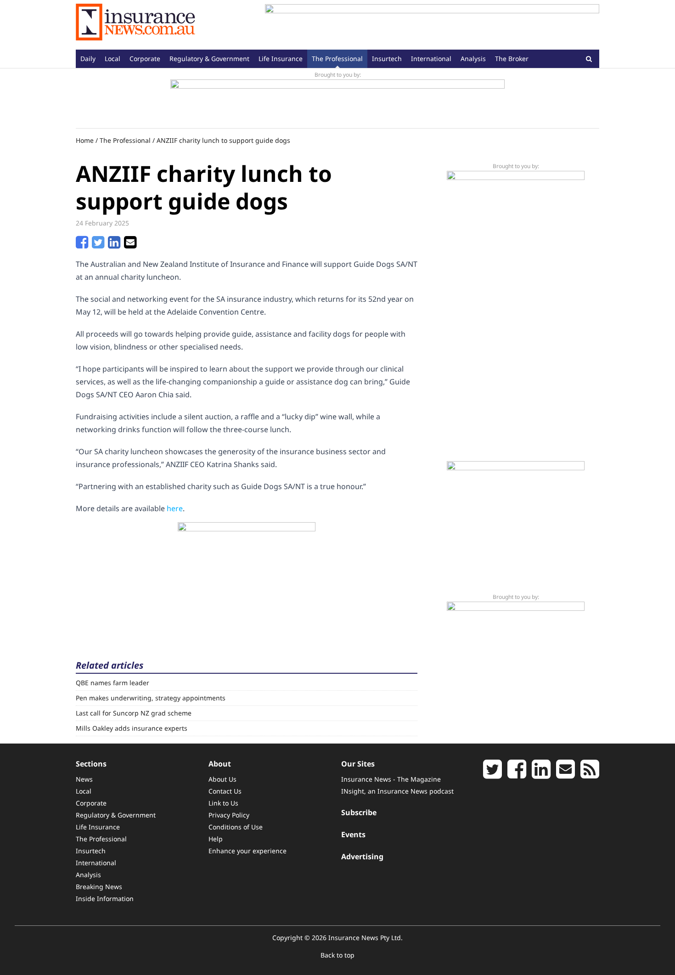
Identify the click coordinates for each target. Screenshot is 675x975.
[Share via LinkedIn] (114, 245)
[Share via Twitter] (98, 245)
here (175, 508)
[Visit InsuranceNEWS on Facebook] (516, 774)
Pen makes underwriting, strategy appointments (150, 697)
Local (112, 58)
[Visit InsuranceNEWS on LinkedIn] (541, 774)
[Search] (589, 59)
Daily (88, 58)
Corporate (144, 58)
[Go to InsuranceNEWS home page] (135, 25)
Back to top (337, 955)
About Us (222, 779)
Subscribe (359, 812)
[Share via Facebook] (82, 245)
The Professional (337, 58)
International (431, 58)
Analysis (473, 58)
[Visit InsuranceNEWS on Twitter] (492, 774)
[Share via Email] (130, 245)
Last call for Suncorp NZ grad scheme (133, 713)
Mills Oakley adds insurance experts (131, 728)
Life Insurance (281, 58)
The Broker (512, 58)
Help (215, 838)
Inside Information (105, 898)
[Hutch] (337, 100)
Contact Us (225, 791)
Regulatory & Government (209, 58)
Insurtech (387, 58)
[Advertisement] (432, 24)
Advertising (362, 856)
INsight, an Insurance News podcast (397, 791)
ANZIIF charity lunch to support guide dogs (223, 140)
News (84, 779)
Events (353, 834)
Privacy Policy (228, 815)
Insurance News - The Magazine (391, 779)
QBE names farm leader (112, 682)
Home (85, 140)
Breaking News (99, 886)
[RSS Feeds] (589, 774)
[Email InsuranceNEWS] (565, 774)
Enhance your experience (247, 850)
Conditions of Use (235, 827)
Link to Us (223, 803)
